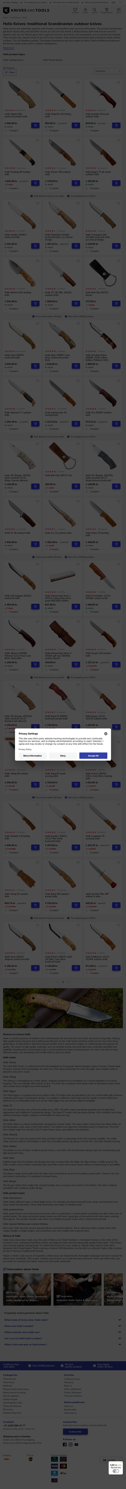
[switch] (116, 1471)
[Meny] (121, 1463)
